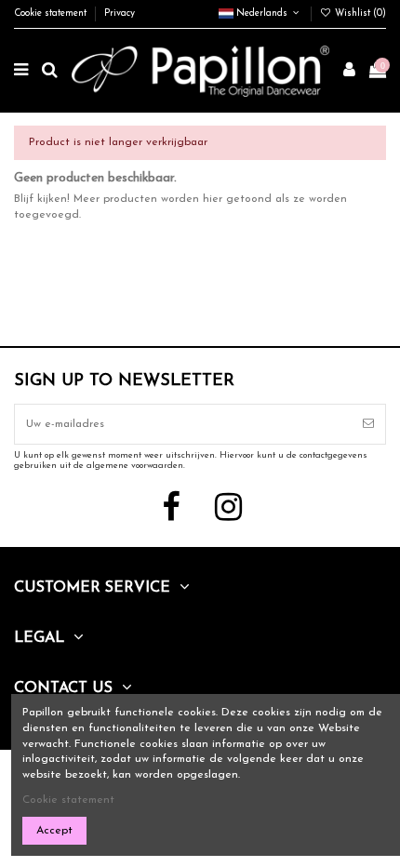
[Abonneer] (368, 424)
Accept (54, 830)
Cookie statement (51, 13)
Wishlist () (359, 13)
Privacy (119, 13)
